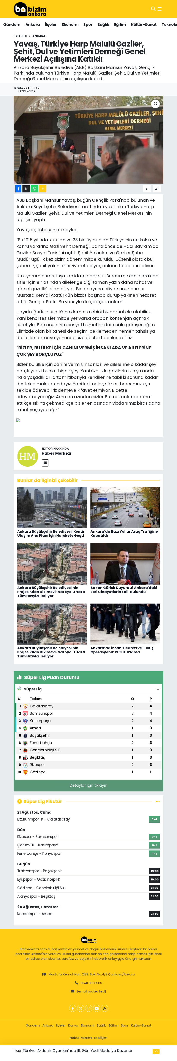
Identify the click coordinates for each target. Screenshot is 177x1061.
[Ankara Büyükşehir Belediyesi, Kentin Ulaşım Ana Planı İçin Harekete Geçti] (52, 507)
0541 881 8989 (91, 983)
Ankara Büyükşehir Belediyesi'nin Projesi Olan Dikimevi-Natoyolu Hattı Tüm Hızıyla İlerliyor (51, 591)
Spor (87, 24)
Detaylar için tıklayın (88, 785)
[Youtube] (96, 1008)
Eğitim (120, 24)
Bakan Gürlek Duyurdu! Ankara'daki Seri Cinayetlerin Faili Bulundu (123, 589)
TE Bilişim (100, 1037)
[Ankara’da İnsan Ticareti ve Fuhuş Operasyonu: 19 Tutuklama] (125, 624)
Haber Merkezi (56, 453)
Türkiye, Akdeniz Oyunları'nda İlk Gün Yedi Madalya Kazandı (77, 1050)
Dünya (73, 1025)
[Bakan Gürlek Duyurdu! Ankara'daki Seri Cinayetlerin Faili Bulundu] (125, 563)
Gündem (11, 24)
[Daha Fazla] (42, 188)
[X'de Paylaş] (26, 188)
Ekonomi (70, 24)
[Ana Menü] (160, 9)
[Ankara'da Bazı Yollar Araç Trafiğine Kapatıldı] (125, 507)
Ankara (32, 24)
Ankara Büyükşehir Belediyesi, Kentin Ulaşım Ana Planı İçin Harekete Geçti (51, 533)
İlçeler (51, 24)
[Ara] (153, 9)
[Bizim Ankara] (30, 9)
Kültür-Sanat (143, 24)
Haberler (20, 36)
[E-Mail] (45, 463)
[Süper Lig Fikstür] (158, 801)
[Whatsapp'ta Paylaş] (34, 188)
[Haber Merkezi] (27, 456)
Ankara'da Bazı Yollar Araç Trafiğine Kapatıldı (124, 533)
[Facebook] (72, 1008)
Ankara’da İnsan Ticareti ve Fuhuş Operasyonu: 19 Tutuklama (121, 650)
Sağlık (103, 24)
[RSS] (104, 1008)
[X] (80, 1008)
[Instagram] (88, 1008)
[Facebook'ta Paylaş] (18, 188)
